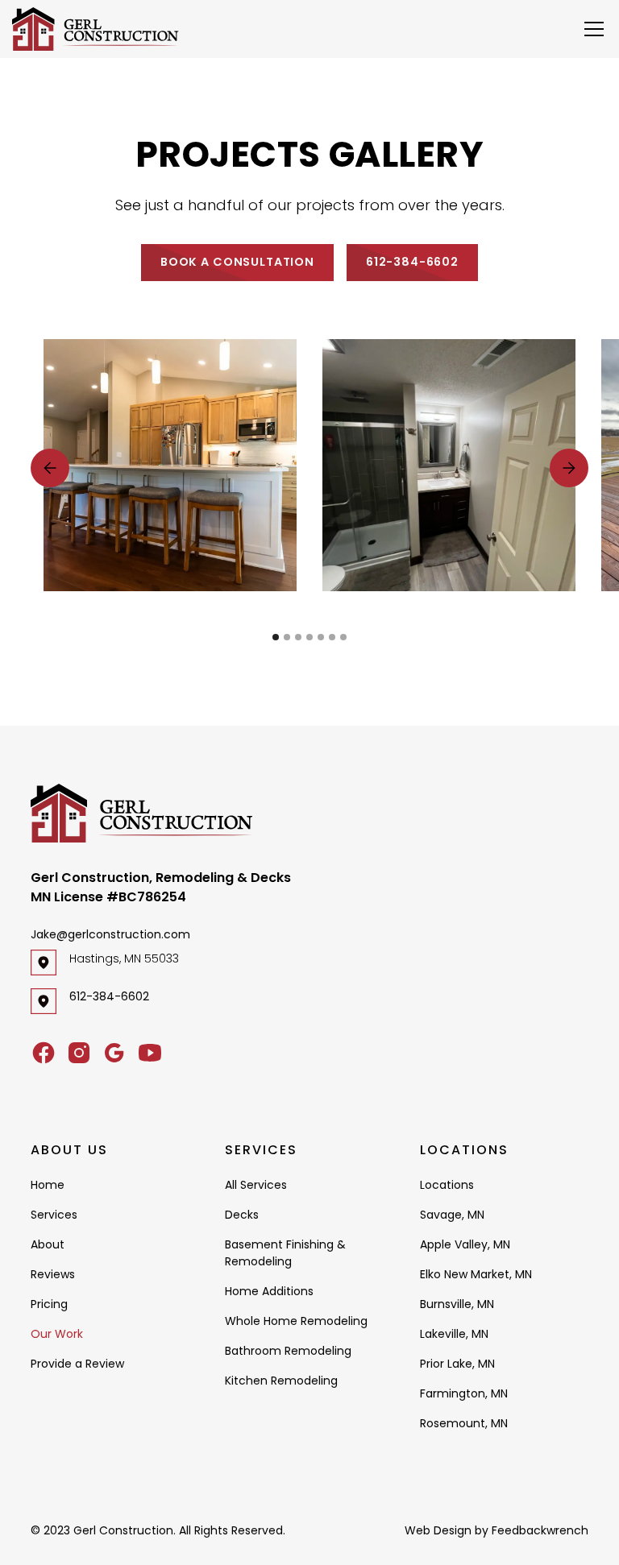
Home (47, 1185)
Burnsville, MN (457, 1304)
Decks (242, 1215)
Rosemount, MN (464, 1423)
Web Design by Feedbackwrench (496, 1530)
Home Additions (269, 1291)
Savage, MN (452, 1215)
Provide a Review (77, 1364)
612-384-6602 (412, 262)
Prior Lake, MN (457, 1364)
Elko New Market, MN (476, 1274)
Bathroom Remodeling (288, 1351)
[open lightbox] (170, 465)
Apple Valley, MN (465, 1244)
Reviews (53, 1274)
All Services (256, 1185)
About (47, 1244)
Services (54, 1215)
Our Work (57, 1334)
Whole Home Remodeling (296, 1321)
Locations (447, 1185)
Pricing (49, 1304)
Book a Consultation (237, 262)
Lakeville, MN (454, 1334)
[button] (591, 29)
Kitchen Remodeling (281, 1380)
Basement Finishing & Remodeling (285, 1252)
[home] (95, 29)
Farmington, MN (464, 1393)
